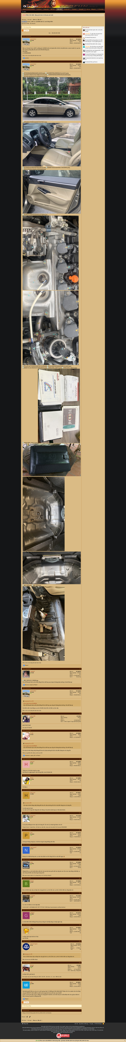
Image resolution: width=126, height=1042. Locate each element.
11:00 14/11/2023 (27, 941)
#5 (80, 713)
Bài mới (53, 9)
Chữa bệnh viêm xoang (93, 43)
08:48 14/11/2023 (27, 859)
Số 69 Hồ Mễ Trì (77, 901)
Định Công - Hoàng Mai (76, 970)
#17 (80, 924)
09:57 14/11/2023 (27, 924)
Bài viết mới (86, 27)
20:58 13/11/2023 (27, 759)
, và (31, 684)
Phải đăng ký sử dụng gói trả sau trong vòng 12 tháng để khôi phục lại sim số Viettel (94, 55)
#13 (80, 859)
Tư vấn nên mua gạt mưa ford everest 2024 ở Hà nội (93, 34)
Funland (74, 9)
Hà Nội (79, 867)
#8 (80, 775)
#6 (80, 730)
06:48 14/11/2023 (27, 813)
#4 (80, 688)
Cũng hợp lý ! (90, 37)
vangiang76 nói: (28, 701)
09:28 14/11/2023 (27, 910)
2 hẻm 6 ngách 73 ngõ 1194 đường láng (72, 721)
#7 (80, 759)
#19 (80, 962)
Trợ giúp (91, 1023)
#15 (80, 893)
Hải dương (78, 676)
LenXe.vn (39, 9)
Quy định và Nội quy (83, 1023)
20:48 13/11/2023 (27, 713)
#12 (80, 844)
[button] (55, 9)
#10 (80, 813)
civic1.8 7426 (26, 23)
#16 (80, 910)
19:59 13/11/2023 (27, 61)
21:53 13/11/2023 (27, 790)
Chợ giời (81, 9)
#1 (80, 36)
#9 (80, 790)
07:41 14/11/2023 (27, 830)
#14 (80, 878)
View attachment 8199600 (30, 703)
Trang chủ (46, 9)
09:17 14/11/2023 (27, 893)
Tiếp (27, 30)
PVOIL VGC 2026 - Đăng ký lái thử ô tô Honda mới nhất (39, 15)
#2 (80, 61)
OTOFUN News (98, 1023)
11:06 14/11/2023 (27, 962)
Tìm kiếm (24, 11)
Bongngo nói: (28, 954)
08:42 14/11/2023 (27, 844)
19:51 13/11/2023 (27, 36)
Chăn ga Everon (91, 61)
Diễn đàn (59, 9)
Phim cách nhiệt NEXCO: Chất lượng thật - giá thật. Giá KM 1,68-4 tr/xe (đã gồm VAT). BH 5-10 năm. (64, 1040)
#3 (80, 668)
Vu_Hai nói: (27, 802)
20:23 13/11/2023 (27, 688)
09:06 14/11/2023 (27, 878)
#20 (80, 979)
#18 (80, 941)
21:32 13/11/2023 (27, 775)
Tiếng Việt (25, 1023)
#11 (80, 830)
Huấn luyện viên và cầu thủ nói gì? (93, 30)
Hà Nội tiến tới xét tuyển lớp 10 (94, 58)
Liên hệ (76, 1023)
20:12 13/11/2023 (27, 668)
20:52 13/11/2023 (27, 730)
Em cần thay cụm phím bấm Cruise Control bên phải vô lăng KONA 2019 (94, 47)
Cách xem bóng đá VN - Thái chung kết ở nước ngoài (94, 51)
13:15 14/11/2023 (27, 979)
